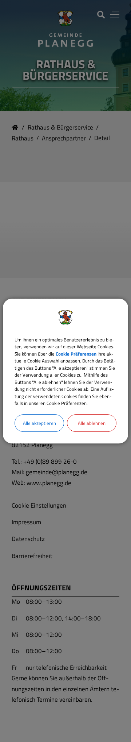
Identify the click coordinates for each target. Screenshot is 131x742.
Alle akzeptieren (39, 423)
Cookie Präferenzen (76, 353)
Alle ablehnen (92, 423)
